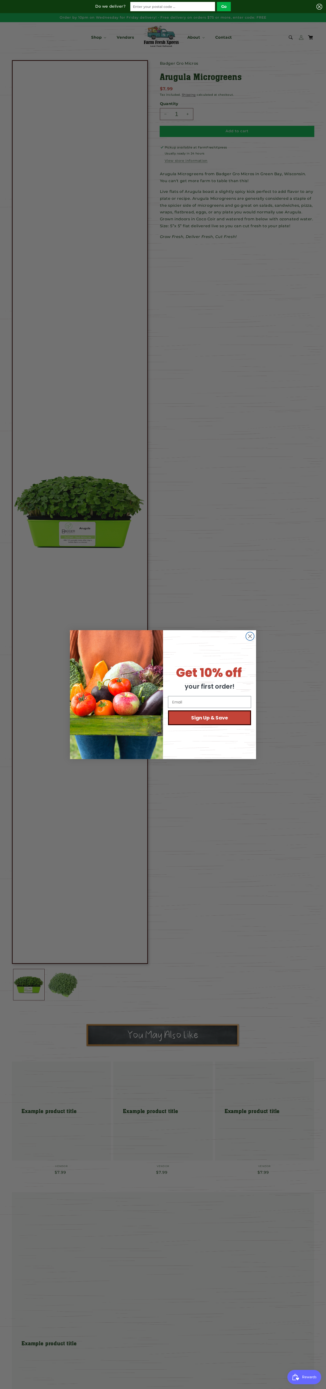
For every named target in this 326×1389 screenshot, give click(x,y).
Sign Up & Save (209, 717)
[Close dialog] (250, 636)
